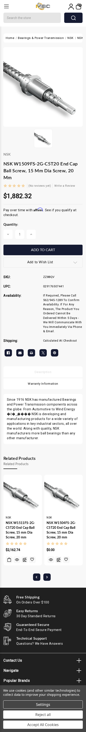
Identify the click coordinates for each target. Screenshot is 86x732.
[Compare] (24, 559)
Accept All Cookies (43, 724)
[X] (43, 352)
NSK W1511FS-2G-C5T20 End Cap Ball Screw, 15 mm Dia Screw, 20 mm (20, 530)
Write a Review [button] (64, 185)
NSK (7, 154)
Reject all (43, 714)
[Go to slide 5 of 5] (36, 577)
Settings (43, 704)
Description (43, 372)
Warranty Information (43, 383)
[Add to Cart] (9, 559)
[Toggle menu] (6, 6)
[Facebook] (8, 352)
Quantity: (10, 224)
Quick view (17, 559)
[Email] (20, 352)
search (73, 18)
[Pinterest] (54, 352)
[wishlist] (32, 559)
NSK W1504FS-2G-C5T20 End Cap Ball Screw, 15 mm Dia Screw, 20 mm (61, 530)
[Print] (31, 352)
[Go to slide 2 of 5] (47, 577)
